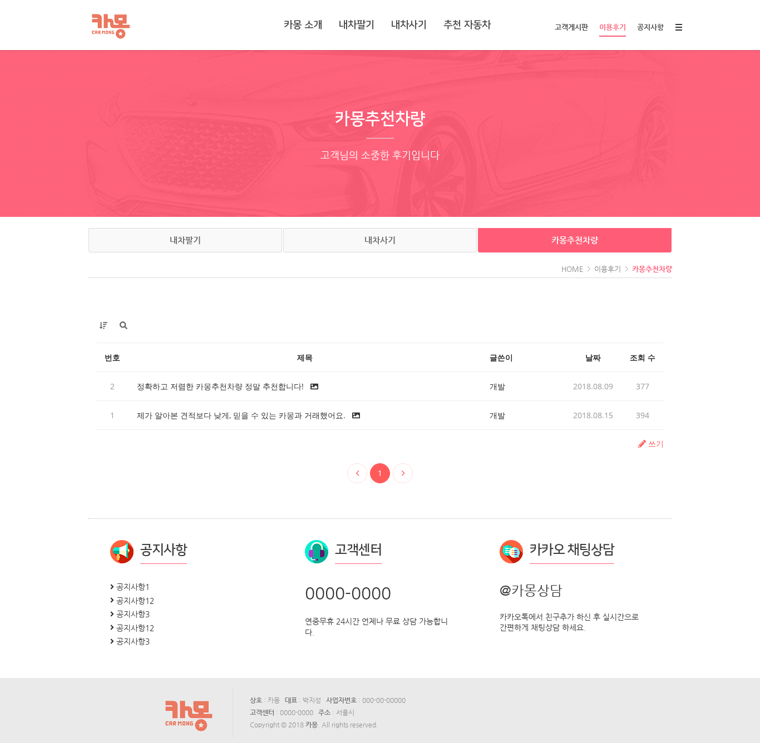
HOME (572, 269)
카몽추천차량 (574, 240)
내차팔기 (356, 25)
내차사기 (409, 25)
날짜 (593, 357)
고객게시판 (571, 27)
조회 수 (642, 357)
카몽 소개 (303, 25)
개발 (497, 386)
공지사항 (650, 27)
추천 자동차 (467, 25)
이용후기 (612, 27)
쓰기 (655, 443)
